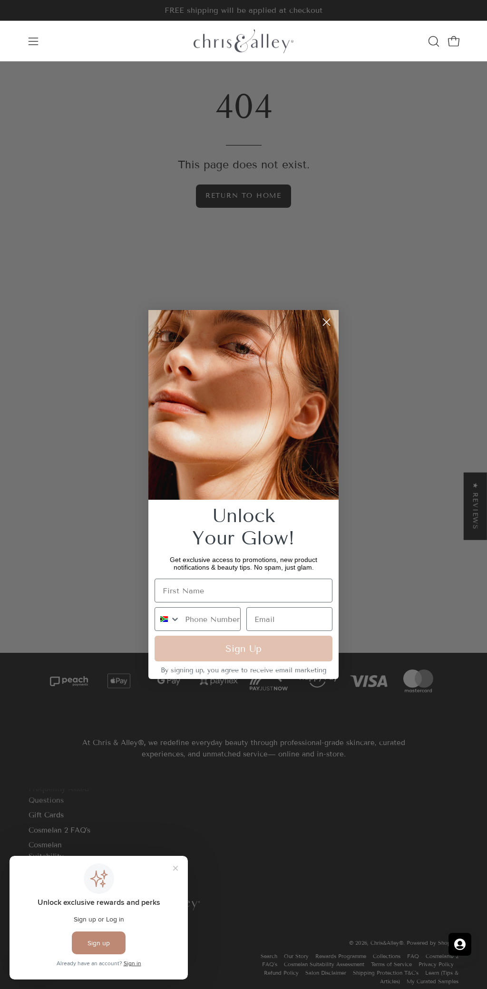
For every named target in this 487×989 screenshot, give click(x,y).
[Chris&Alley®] (243, 41)
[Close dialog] (326, 322)
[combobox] (167, 619)
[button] (432, 41)
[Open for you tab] (459, 944)
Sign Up (243, 648)
